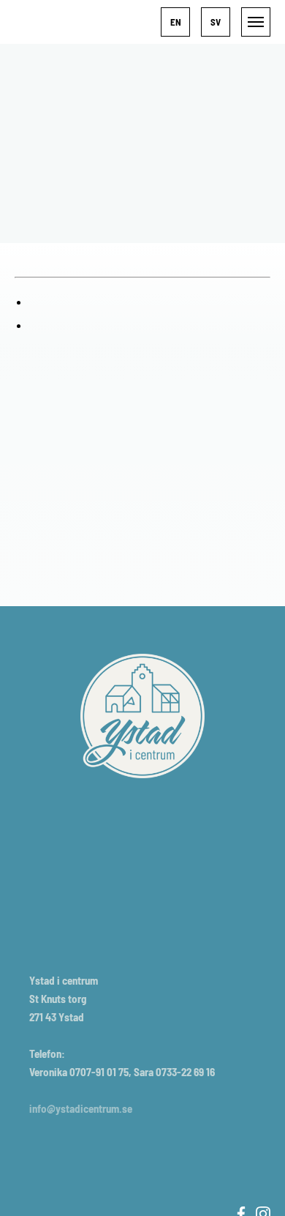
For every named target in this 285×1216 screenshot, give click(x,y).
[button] (175, 22)
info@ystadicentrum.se (80, 1108)
